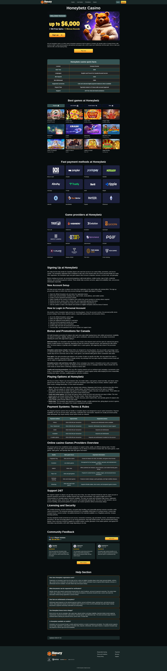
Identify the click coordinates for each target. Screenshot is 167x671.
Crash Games (91, 105)
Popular (55, 105)
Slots (110, 105)
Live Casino (73, 105)
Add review (111, 538)
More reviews (83, 562)
